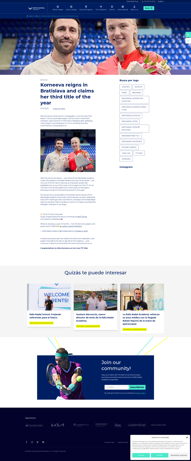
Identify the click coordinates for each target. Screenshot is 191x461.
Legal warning (122, 442)
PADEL (124, 93)
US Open (139, 153)
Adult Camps (58, 10)
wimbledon (126, 159)
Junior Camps (71, 10)
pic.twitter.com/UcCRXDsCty (70, 226)
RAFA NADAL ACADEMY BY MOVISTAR (132, 99)
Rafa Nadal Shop (132, 1)
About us (134, 10)
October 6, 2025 (81, 231)
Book (147, 8)
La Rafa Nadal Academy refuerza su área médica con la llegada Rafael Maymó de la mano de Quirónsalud (141, 319)
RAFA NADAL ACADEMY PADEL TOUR (134, 108)
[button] (187, 437)
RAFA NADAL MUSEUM (131, 116)
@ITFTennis (82, 217)
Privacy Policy (110, 442)
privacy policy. (141, 393)
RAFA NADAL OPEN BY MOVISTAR (131, 128)
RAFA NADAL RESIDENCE (132, 141)
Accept (141, 455)
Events (112, 10)
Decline (160, 455)
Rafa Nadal (136, 93)
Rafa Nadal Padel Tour (131, 136)
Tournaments (101, 10)
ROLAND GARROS (129, 147)
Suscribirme (137, 387)
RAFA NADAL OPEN (129, 121)
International (122, 10)
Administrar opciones (179, 455)
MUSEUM (138, 87)
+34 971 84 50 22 (149, 1)
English (160, 1)
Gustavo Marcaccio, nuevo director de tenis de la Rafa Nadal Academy (95, 317)
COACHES (126, 87)
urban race (126, 153)
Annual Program (86, 10)
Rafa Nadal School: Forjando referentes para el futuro (45, 316)
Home (31, 16)
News (36, 16)
